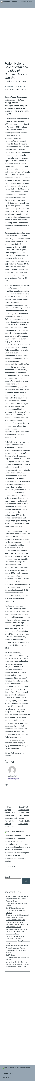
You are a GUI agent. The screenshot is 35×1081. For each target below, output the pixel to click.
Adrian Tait (12, 776)
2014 (6, 785)
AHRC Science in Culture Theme (17, 896)
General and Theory (12, 89)
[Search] (26, 881)
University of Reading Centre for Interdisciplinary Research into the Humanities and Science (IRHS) (17, 964)
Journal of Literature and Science (17, 929)
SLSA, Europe (11, 955)
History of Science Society (14, 922)
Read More (12, 866)
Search (7, 877)
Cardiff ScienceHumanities (15, 908)
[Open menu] (17, 5)
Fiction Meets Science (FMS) (15, 920)
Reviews (23, 89)
